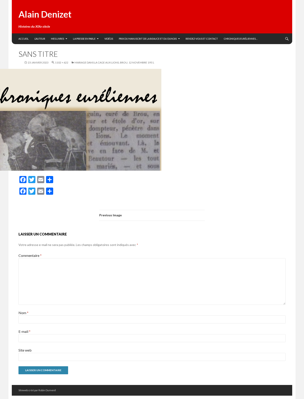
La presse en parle (84, 38)
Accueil (23, 38)
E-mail (24, 331)
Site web (25, 350)
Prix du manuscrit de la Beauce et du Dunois (148, 38)
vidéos (108, 38)
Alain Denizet (44, 14)
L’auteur (39, 38)
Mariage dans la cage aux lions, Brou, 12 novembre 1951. (114, 62)
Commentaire (30, 255)
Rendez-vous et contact (202, 38)
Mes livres (57, 38)
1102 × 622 (61, 62)
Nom (23, 313)
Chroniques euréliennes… (240, 38)
